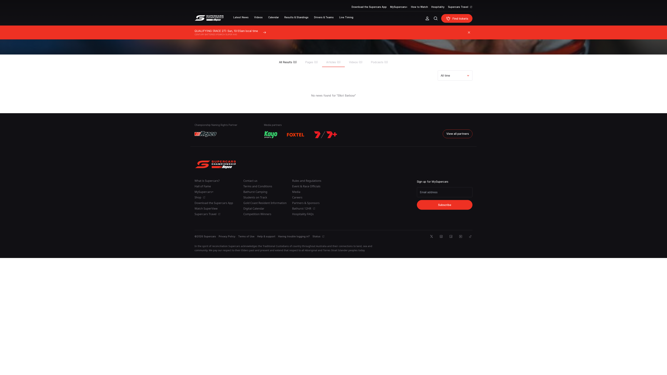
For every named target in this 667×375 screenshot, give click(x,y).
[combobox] (441, 75)
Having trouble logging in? (294, 236)
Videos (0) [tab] (356, 62)
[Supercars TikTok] (470, 236)
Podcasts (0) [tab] (379, 62)
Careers (297, 197)
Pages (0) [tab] (311, 62)
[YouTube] (461, 236)
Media (296, 192)
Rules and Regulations (306, 181)
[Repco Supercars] (214, 19)
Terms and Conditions (257, 186)
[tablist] (333, 61)
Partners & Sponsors (306, 203)
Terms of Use (246, 236)
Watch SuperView (206, 208)
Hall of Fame (203, 186)
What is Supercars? (207, 181)
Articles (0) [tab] (333, 62)
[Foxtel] (295, 134)
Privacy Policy (227, 236)
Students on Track (255, 197)
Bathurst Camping (255, 192)
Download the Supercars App (369, 6)
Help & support (266, 236)
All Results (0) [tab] (288, 62)
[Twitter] (431, 236)
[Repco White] (206, 134)
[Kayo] (270, 134)
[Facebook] (451, 236)
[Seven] (325, 134)
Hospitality (437, 6)
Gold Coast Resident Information (265, 203)
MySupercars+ (398, 6)
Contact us (250, 181)
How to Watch (419, 6)
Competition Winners (257, 214)
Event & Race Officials (306, 186)
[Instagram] (441, 236)
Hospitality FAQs (303, 214)
